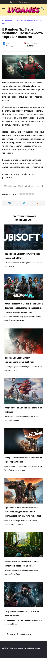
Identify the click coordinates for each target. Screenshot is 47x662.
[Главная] (2, 2)
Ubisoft (40, 186)
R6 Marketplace (10, 186)
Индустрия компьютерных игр (22, 20)
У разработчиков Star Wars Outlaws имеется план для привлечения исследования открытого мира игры (22, 511)
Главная (5, 20)
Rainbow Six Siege (26, 186)
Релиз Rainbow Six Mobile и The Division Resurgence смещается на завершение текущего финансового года (23, 308)
